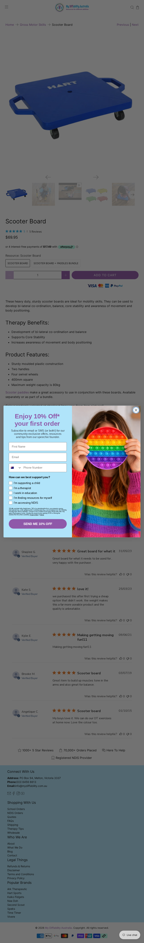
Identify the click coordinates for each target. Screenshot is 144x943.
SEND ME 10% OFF (37, 524)
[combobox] (15, 468)
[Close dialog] (136, 410)
